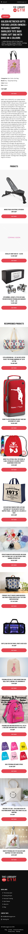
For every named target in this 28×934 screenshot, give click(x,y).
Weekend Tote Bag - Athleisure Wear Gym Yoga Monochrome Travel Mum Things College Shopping (14, 810)
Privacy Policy (11, 931)
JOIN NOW (5, 16)
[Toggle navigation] (3, 9)
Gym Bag (16, 78)
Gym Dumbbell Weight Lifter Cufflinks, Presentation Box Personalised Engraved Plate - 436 (14, 299)
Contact (10, 929)
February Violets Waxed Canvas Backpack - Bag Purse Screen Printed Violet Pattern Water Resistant (14, 597)
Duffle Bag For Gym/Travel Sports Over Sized (14, 643)
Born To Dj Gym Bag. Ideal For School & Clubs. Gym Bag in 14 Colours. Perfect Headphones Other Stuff (14, 461)
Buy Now (14, 93)
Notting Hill (5, 2)
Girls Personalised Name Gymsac (14, 764)
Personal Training (8, 898)
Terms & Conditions (18, 929)
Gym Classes (7, 901)
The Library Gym (8, 893)
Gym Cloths (10, 78)
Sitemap (18, 931)
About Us (6, 904)
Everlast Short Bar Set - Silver (14, 254)
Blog (5, 907)
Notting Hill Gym (8, 895)
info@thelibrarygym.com (21, 2)
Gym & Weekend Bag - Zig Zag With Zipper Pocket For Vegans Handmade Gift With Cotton (14, 359)
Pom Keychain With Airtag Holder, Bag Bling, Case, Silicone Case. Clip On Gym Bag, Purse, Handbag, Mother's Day (14, 556)
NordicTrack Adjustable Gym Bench (14, 209)
